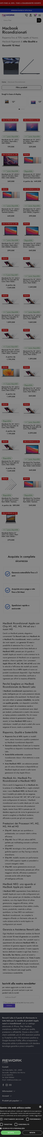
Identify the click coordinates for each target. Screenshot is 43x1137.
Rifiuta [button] (32, 1133)
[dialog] (21, 1120)
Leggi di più (38, 1115)
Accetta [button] (11, 1133)
